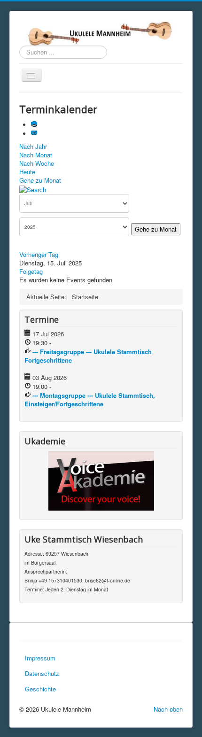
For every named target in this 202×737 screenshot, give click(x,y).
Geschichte (40, 688)
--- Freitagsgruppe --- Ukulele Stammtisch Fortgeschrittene (88, 356)
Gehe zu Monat (40, 180)
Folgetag (31, 271)
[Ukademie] (101, 481)
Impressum (40, 657)
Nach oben (168, 709)
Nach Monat (35, 154)
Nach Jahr (33, 146)
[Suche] (32, 188)
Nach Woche (36, 163)
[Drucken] (35, 124)
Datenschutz (42, 673)
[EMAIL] (35, 133)
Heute (27, 171)
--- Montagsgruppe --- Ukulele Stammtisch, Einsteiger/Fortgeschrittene (89, 399)
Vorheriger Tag (38, 254)
